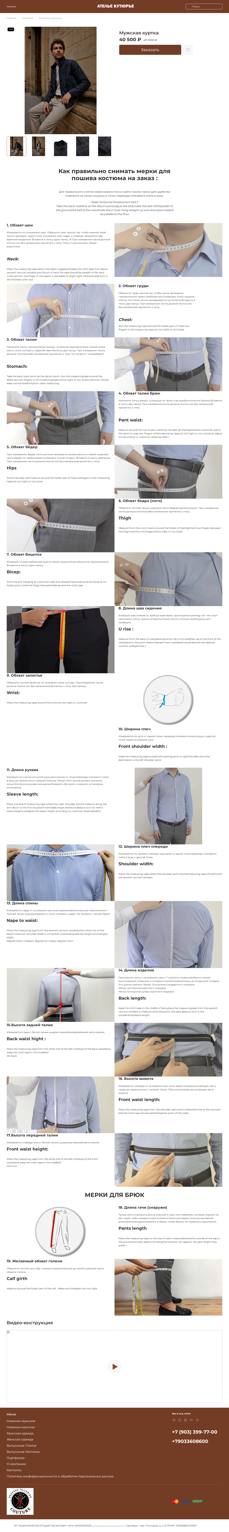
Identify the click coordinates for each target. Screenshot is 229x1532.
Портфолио (15, 1458)
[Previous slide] (11, 80)
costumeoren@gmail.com (107, 1525)
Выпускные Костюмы (23, 1451)
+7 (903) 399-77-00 (194, 1432)
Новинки (27, 18)
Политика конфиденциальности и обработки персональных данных (60, 1476)
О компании (16, 1464)
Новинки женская (21, 1427)
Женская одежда (20, 1439)
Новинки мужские (50, 18)
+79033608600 (190, 1441)
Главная (11, 18)
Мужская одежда (20, 1433)
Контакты (14, 1470)
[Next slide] (109, 80)
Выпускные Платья (21, 1445)
